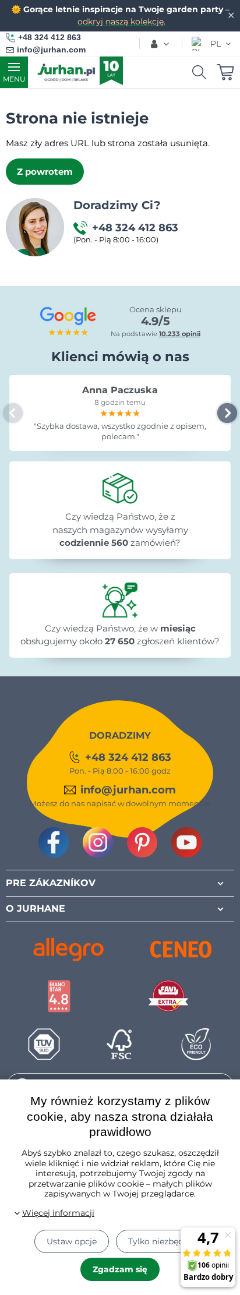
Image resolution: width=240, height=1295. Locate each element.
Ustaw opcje (72, 1241)
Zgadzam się (120, 1269)
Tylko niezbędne (160, 1241)
